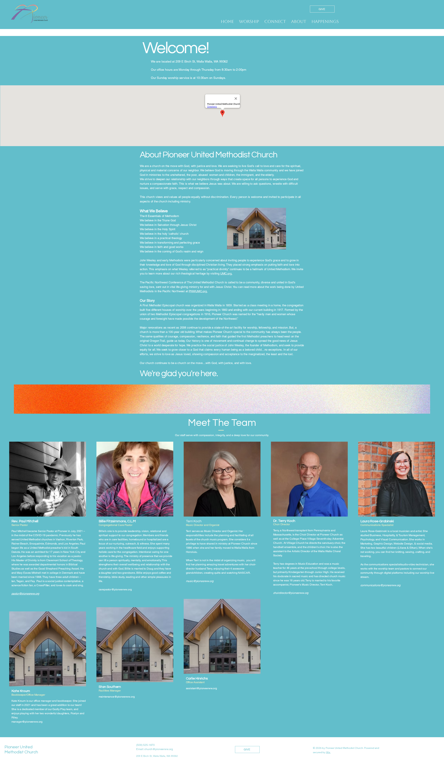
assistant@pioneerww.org (201, 688)
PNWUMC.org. (198, 291)
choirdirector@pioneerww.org (291, 593)
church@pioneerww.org (158, 749)
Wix (328, 752)
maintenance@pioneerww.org (117, 696)
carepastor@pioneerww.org (115, 589)
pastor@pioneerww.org (25, 593)
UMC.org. (226, 273)
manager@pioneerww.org (27, 721)
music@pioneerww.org (200, 581)
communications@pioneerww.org (380, 585)
